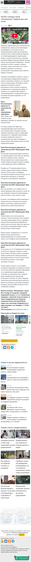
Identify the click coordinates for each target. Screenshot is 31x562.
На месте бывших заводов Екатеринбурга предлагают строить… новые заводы (13, 370)
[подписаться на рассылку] (2, 541)
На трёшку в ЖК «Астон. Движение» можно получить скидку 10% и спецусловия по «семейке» (14, 409)
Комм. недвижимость (12, 355)
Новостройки (4, 7)
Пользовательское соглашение (16, 548)
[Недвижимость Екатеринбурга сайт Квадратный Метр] (28, 2)
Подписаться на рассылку (9, 341)
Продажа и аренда (9, 351)
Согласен (21, 534)
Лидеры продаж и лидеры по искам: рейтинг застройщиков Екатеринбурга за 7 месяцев (14, 419)
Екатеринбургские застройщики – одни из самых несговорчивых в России (15, 380)
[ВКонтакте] (9, 25)
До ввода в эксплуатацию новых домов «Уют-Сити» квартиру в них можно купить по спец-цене (15, 390)
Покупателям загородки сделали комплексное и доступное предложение (23, 490)
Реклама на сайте (5, 548)
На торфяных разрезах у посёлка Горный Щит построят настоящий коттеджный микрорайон (15, 400)
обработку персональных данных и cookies (17, 534)
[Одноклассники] (11, 25)
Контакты (15, 552)
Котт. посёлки (12, 7)
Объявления (21, 7)
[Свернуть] (15, 557)
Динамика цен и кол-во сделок (15, 356)
